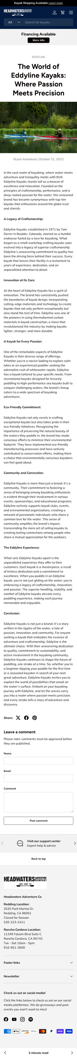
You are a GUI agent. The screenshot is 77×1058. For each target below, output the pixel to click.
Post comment (38, 820)
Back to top (38, 858)
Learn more (56, 3)
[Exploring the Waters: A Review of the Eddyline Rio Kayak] (5, 1053)
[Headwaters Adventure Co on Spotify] (31, 1019)
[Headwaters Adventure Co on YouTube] (14, 1019)
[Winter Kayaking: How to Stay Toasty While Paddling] (72, 1053)
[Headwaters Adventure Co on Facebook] (6, 1019)
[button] (63, 12)
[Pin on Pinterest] (34, 718)
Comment (10, 788)
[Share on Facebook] (26, 718)
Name (7, 753)
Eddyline (38, 57)
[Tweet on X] (18, 718)
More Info (38, 40)
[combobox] (38, 22)
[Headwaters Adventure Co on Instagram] (22, 1019)
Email (7, 771)
